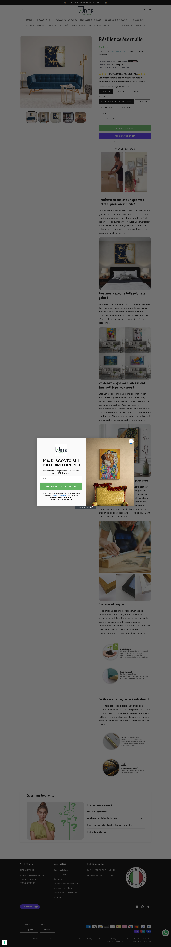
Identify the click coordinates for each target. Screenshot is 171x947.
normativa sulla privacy (59, 495)
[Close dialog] (131, 441)
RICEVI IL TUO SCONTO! (61, 486)
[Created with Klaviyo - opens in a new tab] (85, 507)
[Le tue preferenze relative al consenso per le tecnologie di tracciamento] (4, 942)
